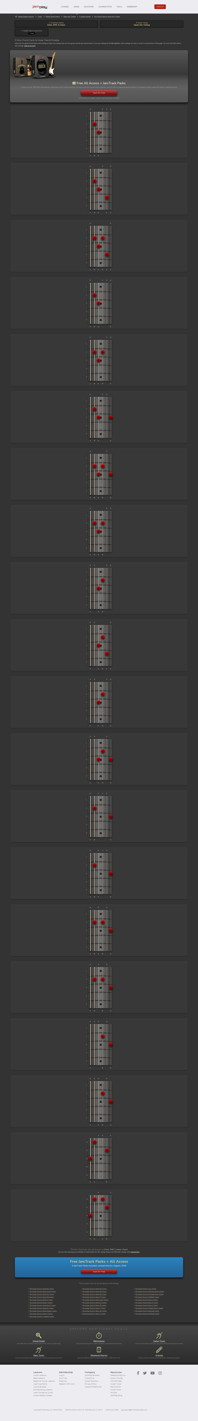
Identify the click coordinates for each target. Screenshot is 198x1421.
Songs (76, 7)
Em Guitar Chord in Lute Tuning (146, 1289)
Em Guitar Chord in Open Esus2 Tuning (43, 1305)
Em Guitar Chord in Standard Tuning (42, 1289)
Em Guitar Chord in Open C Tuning (94, 1308)
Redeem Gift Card (66, 1384)
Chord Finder (116, 1381)
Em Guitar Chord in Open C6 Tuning (94, 1305)
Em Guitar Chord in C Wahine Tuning (42, 1317)
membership (135, 1252)
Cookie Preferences (93, 1387)
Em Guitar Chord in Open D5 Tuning (94, 1294)
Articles (113, 1393)
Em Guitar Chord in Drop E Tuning (147, 1300)
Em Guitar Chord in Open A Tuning (94, 1314)
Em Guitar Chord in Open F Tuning (41, 1303)
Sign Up (160, 7)
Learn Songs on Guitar (43, 1393)
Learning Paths (105, 7)
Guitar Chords (116, 1378)
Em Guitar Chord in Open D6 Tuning (94, 1292)
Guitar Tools (115, 1390)
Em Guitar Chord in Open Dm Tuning (95, 1289)
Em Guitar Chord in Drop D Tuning (147, 1303)
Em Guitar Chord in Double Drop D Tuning (149, 1308)
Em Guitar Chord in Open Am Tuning (95, 1311)
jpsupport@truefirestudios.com (134, 1410)
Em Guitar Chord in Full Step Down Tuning (149, 1294)
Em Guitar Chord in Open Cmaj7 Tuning (95, 1300)
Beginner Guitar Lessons (44, 1381)
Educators (89, 7)
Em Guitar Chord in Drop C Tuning (147, 1305)
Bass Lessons (39, 1378)
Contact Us (89, 1378)
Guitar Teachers (91, 1381)
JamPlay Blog (116, 1395)
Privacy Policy (90, 1384)
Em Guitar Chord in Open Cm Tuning (95, 1303)
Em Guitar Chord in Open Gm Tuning (42, 1294)
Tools (119, 7)
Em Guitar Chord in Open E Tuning (41, 1314)
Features (63, 1381)
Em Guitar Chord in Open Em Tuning (42, 1308)
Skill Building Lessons (42, 1390)
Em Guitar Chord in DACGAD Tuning (147, 1314)
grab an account (29, 46)
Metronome (115, 1387)
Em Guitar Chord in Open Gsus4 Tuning (43, 1292)
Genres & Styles (39, 1387)
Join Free (63, 1378)
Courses (65, 7)
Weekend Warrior (118, 1375)
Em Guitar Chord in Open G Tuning (41, 1300)
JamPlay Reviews (92, 1375)
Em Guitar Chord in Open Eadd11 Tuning (43, 1311)
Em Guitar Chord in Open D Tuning (94, 1297)
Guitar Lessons (39, 1375)
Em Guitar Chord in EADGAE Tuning (147, 1297)
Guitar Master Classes (42, 1395)
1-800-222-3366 (111, 1410)
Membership (132, 7)
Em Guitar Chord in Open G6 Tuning (42, 1297)
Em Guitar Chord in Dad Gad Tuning (147, 1311)
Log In (62, 1375)
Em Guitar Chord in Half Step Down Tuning (150, 1292)
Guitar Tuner (115, 1384)
